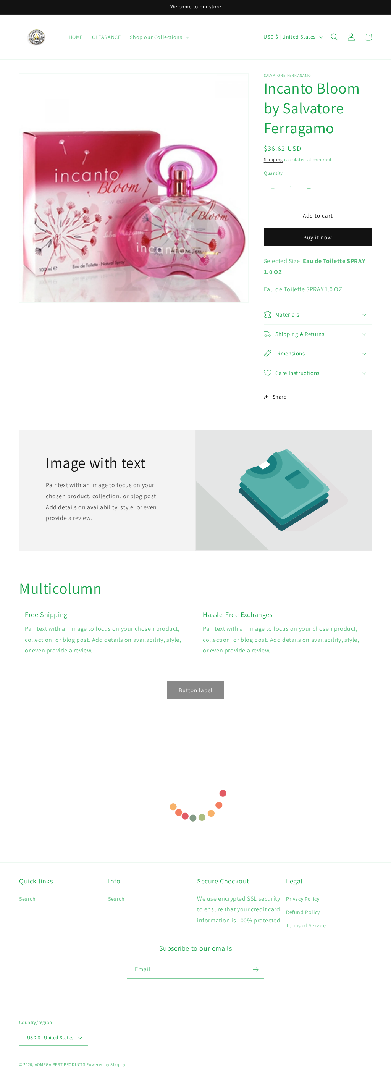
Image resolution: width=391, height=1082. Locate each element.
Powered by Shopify (106, 1064)
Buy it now (317, 237)
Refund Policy (303, 912)
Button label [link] (196, 690)
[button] (334, 37)
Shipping (273, 159)
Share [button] (280, 396)
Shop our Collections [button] (156, 37)
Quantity (273, 173)
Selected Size (282, 261)
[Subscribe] (255, 970)
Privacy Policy (302, 898)
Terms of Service (306, 925)
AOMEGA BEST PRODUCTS (60, 1064)
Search (27, 898)
